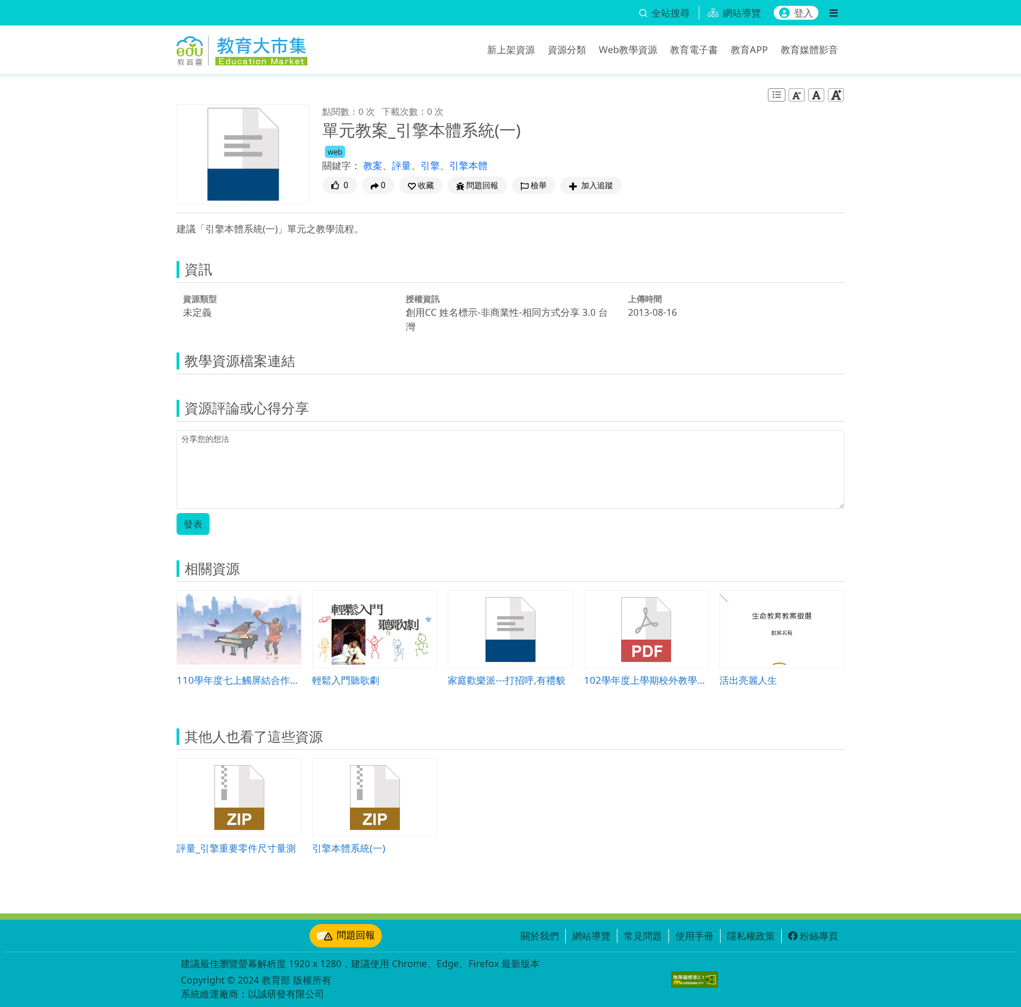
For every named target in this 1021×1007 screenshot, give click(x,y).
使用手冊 (694, 935)
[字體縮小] (796, 95)
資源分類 (567, 49)
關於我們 (540, 935)
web (335, 152)
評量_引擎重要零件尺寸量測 (236, 847)
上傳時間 (645, 299)
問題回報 (356, 934)
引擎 (430, 165)
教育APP (749, 49)
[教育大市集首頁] (242, 48)
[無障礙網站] (694, 979)
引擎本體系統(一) (349, 847)
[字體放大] (835, 95)
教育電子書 (694, 49)
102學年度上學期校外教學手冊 (646, 679)
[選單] (833, 12)
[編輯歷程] (776, 95)
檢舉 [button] (539, 185)
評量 (401, 165)
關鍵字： (341, 165)
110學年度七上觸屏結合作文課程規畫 (239, 679)
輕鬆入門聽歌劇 (345, 679)
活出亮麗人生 (748, 679)
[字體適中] (816, 95)
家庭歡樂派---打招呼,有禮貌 (506, 679)
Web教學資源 (628, 49)
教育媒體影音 (809, 49)
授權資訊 (423, 299)
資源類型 (200, 299)
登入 (803, 12)
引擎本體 (468, 165)
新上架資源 (511, 49)
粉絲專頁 (819, 935)
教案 (372, 165)
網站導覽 (591, 935)
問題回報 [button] (482, 185)
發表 (193, 523)
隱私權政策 (751, 935)
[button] (421, 185)
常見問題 (643, 935)
